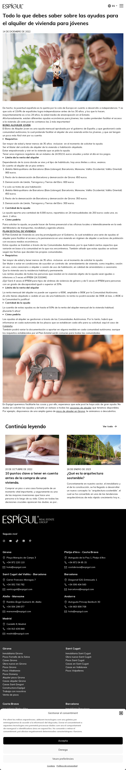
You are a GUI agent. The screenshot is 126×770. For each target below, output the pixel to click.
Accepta (63, 740)
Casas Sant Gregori (13, 684)
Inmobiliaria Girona (13, 653)
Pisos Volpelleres (75, 670)
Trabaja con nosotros (14, 691)
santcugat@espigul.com (19, 589)
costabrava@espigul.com (81, 567)
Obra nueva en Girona (14, 663)
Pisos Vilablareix (11, 670)
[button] (121, 713)
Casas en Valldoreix (76, 667)
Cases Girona (10, 660)
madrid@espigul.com (18, 633)
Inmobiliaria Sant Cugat (78, 653)
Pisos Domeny (10, 674)
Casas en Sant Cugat (77, 663)
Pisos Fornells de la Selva (16, 656)
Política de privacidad (67, 766)
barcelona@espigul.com (81, 589)
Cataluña (7, 326)
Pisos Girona (9, 667)
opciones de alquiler (81, 407)
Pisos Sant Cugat (75, 660)
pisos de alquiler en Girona (70, 411)
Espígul (19, 6)
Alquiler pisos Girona (14, 677)
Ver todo (108, 426)
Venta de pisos (11, 694)
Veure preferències (63, 758)
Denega (63, 749)
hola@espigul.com (16, 567)
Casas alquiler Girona (14, 680)
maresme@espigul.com (19, 611)
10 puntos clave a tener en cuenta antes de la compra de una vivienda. (31, 477)
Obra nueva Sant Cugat (78, 656)
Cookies (51, 766)
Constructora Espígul (14, 687)
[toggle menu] (121, 6)
